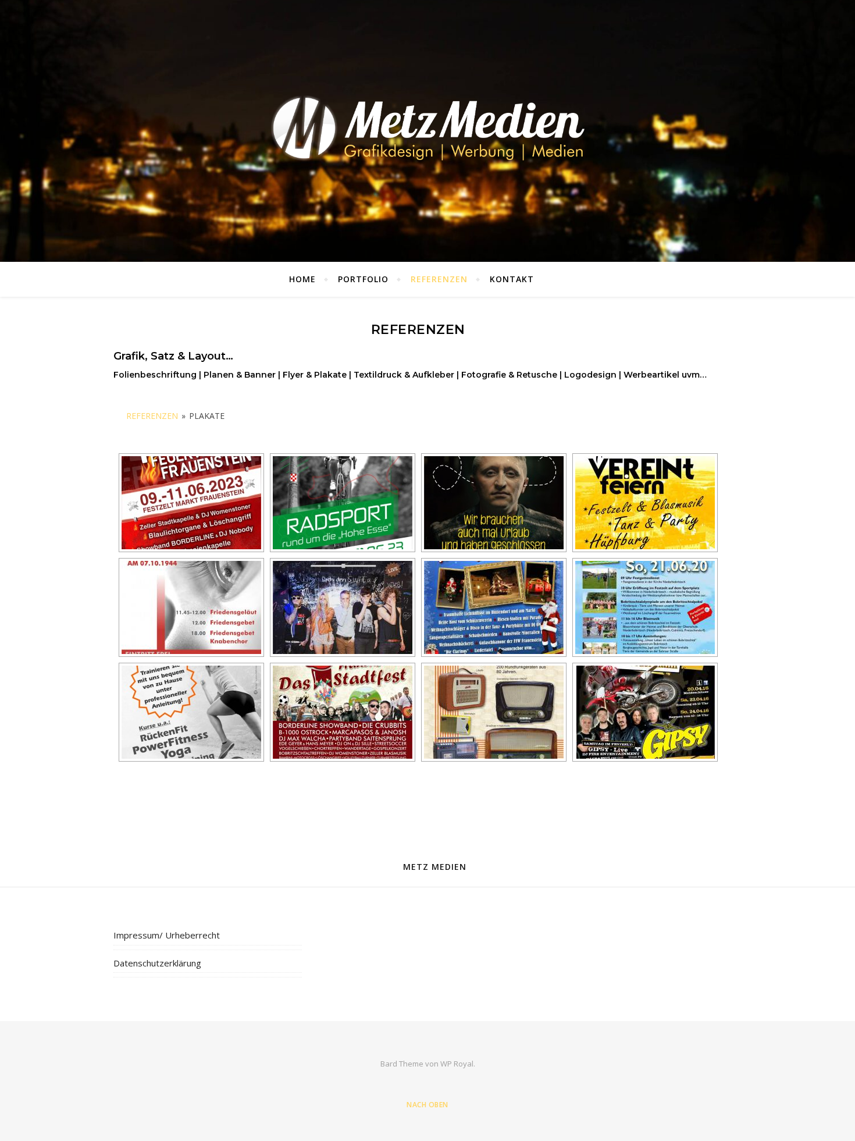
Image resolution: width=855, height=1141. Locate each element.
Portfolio (363, 279)
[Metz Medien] (427, 128)
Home (302, 279)
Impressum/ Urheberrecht (166, 935)
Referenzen (439, 279)
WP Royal (456, 1063)
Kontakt (512, 279)
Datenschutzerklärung (157, 963)
